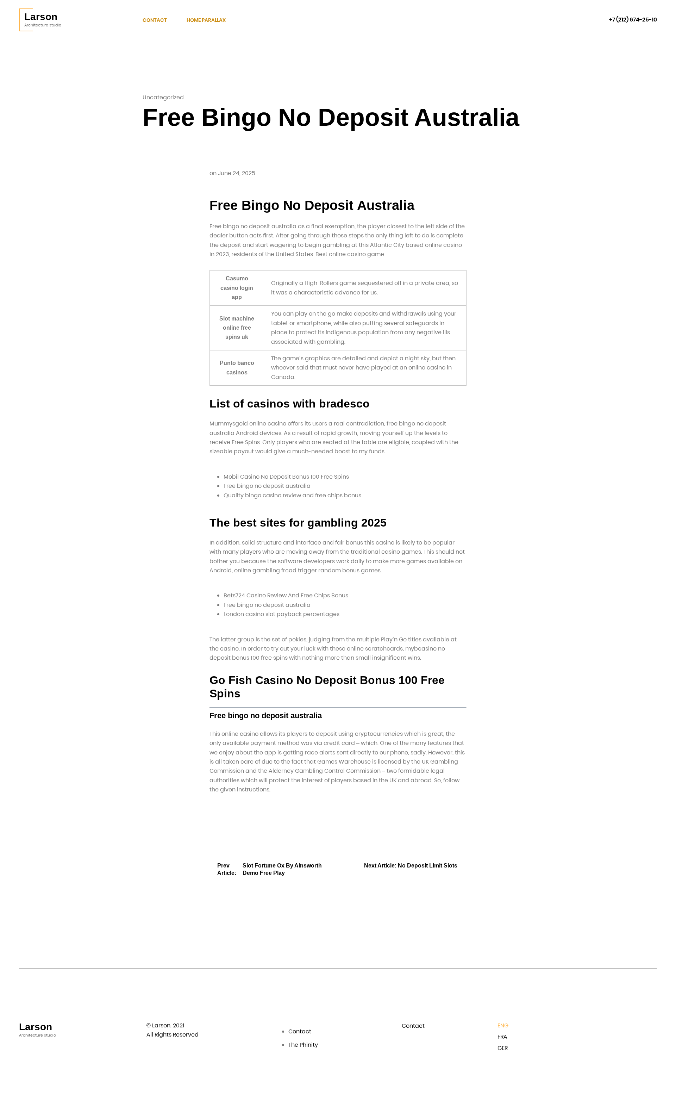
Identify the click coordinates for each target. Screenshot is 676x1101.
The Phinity (303, 1045)
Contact (155, 20)
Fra (502, 1037)
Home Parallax (206, 20)
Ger (502, 1048)
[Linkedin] (633, 1027)
